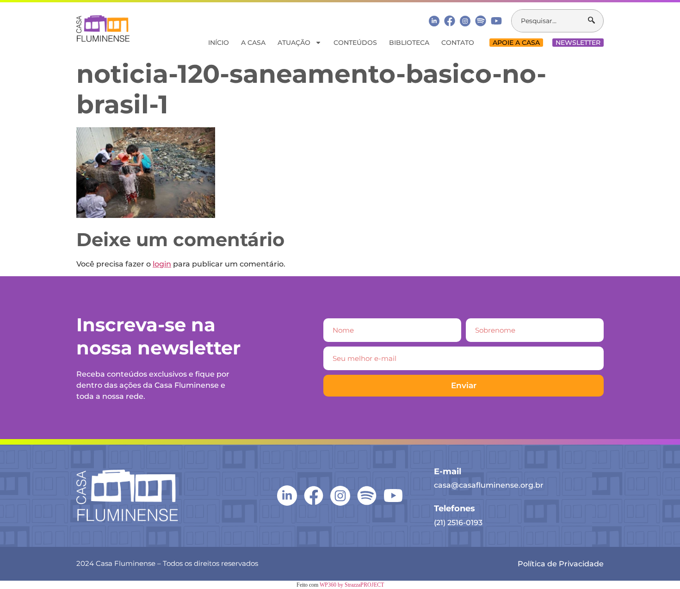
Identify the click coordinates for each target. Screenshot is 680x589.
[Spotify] (480, 20)
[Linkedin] (434, 20)
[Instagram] (465, 21)
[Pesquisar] (595, 21)
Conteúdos (355, 42)
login (162, 264)
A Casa (253, 42)
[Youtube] (496, 20)
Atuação (294, 42)
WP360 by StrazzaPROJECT (352, 585)
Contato (457, 42)
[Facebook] (449, 20)
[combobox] (550, 21)
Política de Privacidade (561, 563)
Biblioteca (409, 42)
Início (218, 42)
